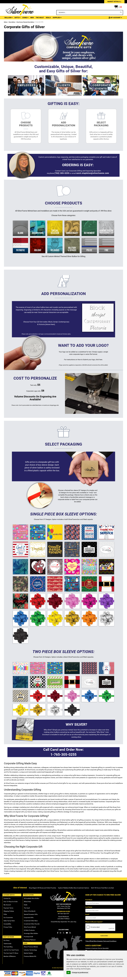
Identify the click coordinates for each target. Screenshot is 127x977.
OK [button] (68, 972)
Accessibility (7, 924)
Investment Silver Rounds (31, 924)
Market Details (28, 953)
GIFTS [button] (16, 18)
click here (99, 359)
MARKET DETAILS (113, 1)
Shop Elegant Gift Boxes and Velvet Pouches (42, 888)
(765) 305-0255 (61, 173)
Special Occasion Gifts (31, 914)
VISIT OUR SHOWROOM (63, 904)
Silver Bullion (12, 22)
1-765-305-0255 (63, 755)
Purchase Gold (28, 936)
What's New (27, 901)
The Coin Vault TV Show (11, 953)
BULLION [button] (8, 18)
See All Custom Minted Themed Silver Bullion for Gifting (63, 256)
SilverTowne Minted (30, 927)
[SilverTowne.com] (28, 9)
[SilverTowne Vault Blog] (70, 933)
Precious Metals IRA (30, 956)
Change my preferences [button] (80, 972)
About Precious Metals (31, 947)
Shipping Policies (9, 911)
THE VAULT (40, 18)
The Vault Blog (8, 947)
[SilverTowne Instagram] (60, 933)
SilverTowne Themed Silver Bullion (25, 22)
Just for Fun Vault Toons (11, 950)
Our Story (6, 940)
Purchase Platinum (30, 940)
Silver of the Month (29, 911)
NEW (32, 18)
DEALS (48, 18)
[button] (118, 7)
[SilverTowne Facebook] (57, 933)
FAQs (5, 914)
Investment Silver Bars (31, 920)
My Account (7, 905)
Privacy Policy (8, 927)
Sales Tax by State (9, 920)
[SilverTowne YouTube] (67, 933)
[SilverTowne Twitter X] (63, 933)
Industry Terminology (30, 950)
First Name (88, 899)
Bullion (5, 22)
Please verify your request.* (94, 922)
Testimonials (7, 943)
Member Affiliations (10, 956)
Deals (25, 905)
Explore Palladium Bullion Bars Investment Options (73, 888)
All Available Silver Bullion (31, 898)
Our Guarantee (8, 917)
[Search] (121, 12)
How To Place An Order (11, 901)
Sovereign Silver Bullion (31, 933)
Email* (87, 914)
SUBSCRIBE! (104, 936)
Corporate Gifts (28, 917)
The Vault (27, 908)
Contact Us (7, 898)
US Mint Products (29, 930)
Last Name (88, 907)
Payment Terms (8, 908)
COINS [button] (24, 18)
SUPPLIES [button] (56, 18)
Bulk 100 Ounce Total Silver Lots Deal (102, 888)
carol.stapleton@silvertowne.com (92, 173)
